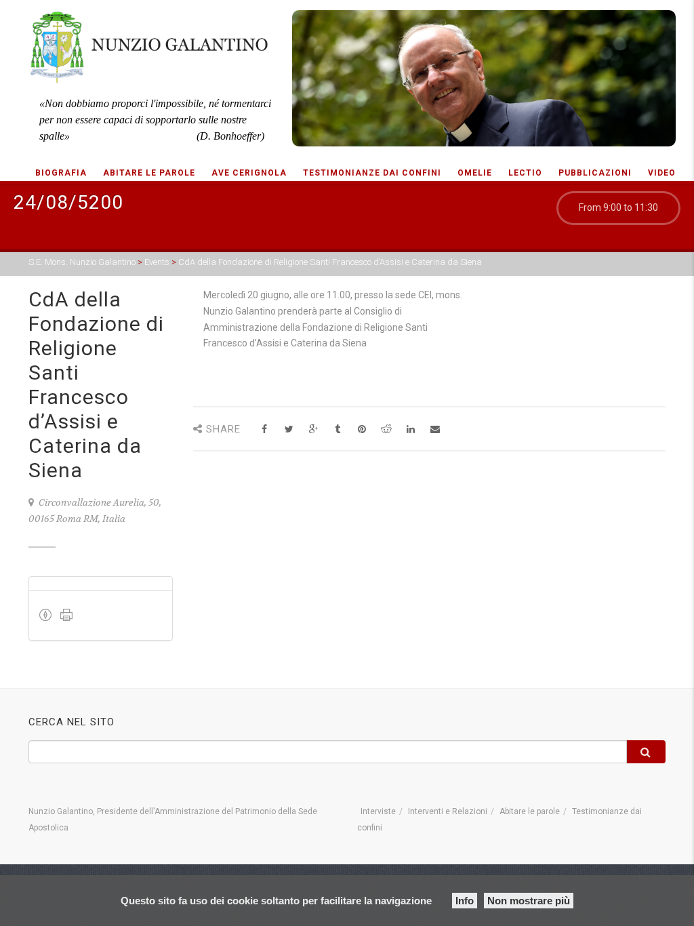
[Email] (435, 429)
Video (662, 173)
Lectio (525, 173)
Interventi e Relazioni (447, 811)
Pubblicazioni (595, 173)
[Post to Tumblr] (337, 429)
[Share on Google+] (313, 429)
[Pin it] (362, 429)
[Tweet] (289, 429)
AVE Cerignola (249, 173)
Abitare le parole (149, 173)
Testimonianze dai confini (372, 173)
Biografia (61, 173)
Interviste (378, 811)
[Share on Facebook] (264, 429)
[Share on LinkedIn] (411, 429)
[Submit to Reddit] (386, 429)
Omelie (474, 173)
